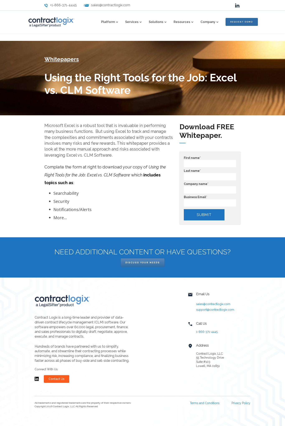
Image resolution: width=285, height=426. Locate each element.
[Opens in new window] (37, 381)
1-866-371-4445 (207, 331)
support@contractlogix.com (215, 309)
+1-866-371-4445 (63, 5)
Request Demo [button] (241, 22)
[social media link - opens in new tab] (237, 5)
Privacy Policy (241, 403)
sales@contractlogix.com (110, 5)
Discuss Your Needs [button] (142, 262)
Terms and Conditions (204, 403)
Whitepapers (61, 59)
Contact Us (56, 379)
